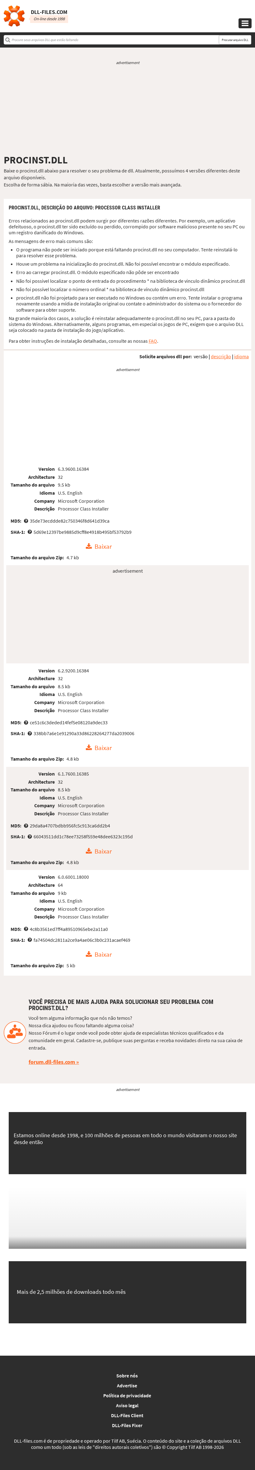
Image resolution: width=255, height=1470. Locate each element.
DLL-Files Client (127, 1415)
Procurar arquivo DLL (235, 40)
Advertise (127, 1385)
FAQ (153, 341)
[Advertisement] (127, 109)
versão (201, 356)
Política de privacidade (127, 1395)
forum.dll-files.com (52, 1061)
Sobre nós (127, 1375)
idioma (241, 356)
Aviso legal (127, 1405)
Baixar (103, 547)
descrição (221, 356)
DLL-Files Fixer (127, 1425)
